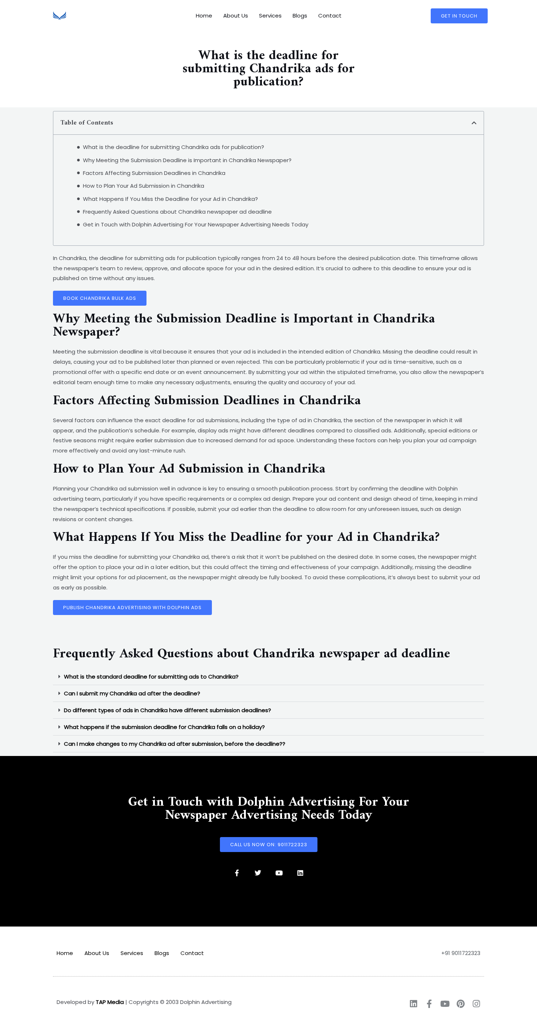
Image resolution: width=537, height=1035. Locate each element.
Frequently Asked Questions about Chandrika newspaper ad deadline (177, 211)
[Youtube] (279, 873)
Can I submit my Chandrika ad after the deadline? (132, 693)
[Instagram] (476, 1004)
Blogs (300, 15)
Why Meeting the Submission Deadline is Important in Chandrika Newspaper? (187, 160)
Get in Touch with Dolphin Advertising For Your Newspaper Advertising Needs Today (195, 224)
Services (270, 15)
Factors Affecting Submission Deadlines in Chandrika (154, 173)
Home (204, 15)
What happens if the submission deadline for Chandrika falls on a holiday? (164, 727)
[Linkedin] (300, 873)
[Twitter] (258, 873)
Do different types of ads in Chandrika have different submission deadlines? (167, 710)
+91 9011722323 (460, 953)
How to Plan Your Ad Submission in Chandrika (143, 186)
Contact (330, 15)
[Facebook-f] (237, 873)
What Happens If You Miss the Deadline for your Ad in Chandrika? (170, 199)
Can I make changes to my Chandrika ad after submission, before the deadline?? (174, 744)
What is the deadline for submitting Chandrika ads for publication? (173, 147)
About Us (235, 15)
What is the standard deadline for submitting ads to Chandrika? (151, 676)
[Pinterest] (460, 1004)
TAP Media (110, 1002)
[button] (474, 123)
